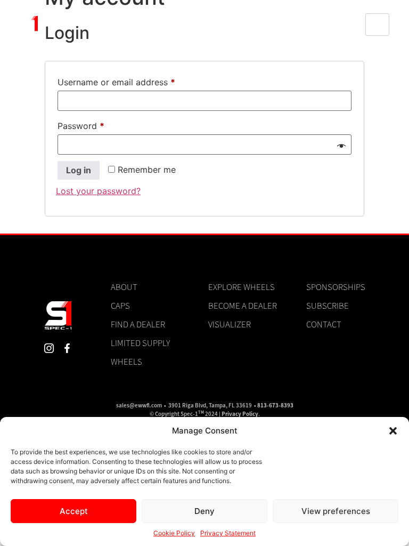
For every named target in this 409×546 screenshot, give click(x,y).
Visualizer (229, 324)
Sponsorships (335, 287)
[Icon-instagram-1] (49, 348)
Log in (78, 170)
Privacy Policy (240, 414)
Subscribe (327, 305)
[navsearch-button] (296, 24)
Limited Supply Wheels (140, 352)
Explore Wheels (241, 287)
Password (99, 124)
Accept (74, 511)
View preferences (335, 511)
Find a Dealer (138, 324)
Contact (323, 324)
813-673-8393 (275, 406)
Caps (120, 305)
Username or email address (134, 80)
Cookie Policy (174, 533)
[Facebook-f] (347, 25)
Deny (204, 511)
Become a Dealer (242, 305)
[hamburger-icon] (377, 24)
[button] (393, 430)
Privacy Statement (228, 533)
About (124, 287)
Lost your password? (98, 191)
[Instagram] (329, 25)
